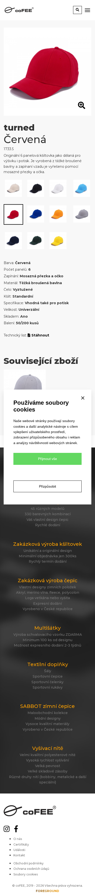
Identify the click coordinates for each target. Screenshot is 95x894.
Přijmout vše (47, 459)
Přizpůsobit (47, 486)
